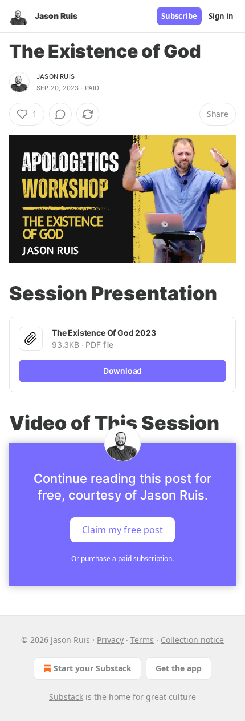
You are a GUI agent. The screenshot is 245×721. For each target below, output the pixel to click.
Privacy (110, 639)
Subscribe (179, 16)
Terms (142, 639)
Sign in (221, 16)
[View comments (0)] (60, 114)
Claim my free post (122, 529)
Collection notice (192, 639)
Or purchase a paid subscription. (122, 558)
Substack (66, 696)
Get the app (179, 668)
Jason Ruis (55, 76)
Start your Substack (93, 668)
